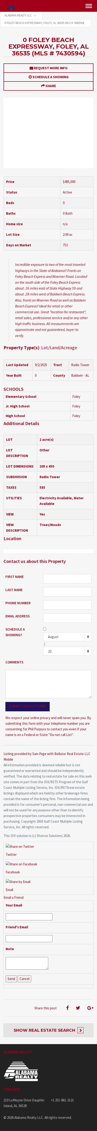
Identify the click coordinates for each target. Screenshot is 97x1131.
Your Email (14, 905)
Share (50, 86)
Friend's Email (17, 927)
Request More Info (51, 68)
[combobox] (67, 636)
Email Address (17, 616)
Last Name (14, 590)
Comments (14, 662)
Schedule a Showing (50, 77)
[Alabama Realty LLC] (9, 5)
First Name (14, 576)
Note (10, 949)
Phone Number (18, 603)
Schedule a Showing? (15, 632)
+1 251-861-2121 (62, 1100)
